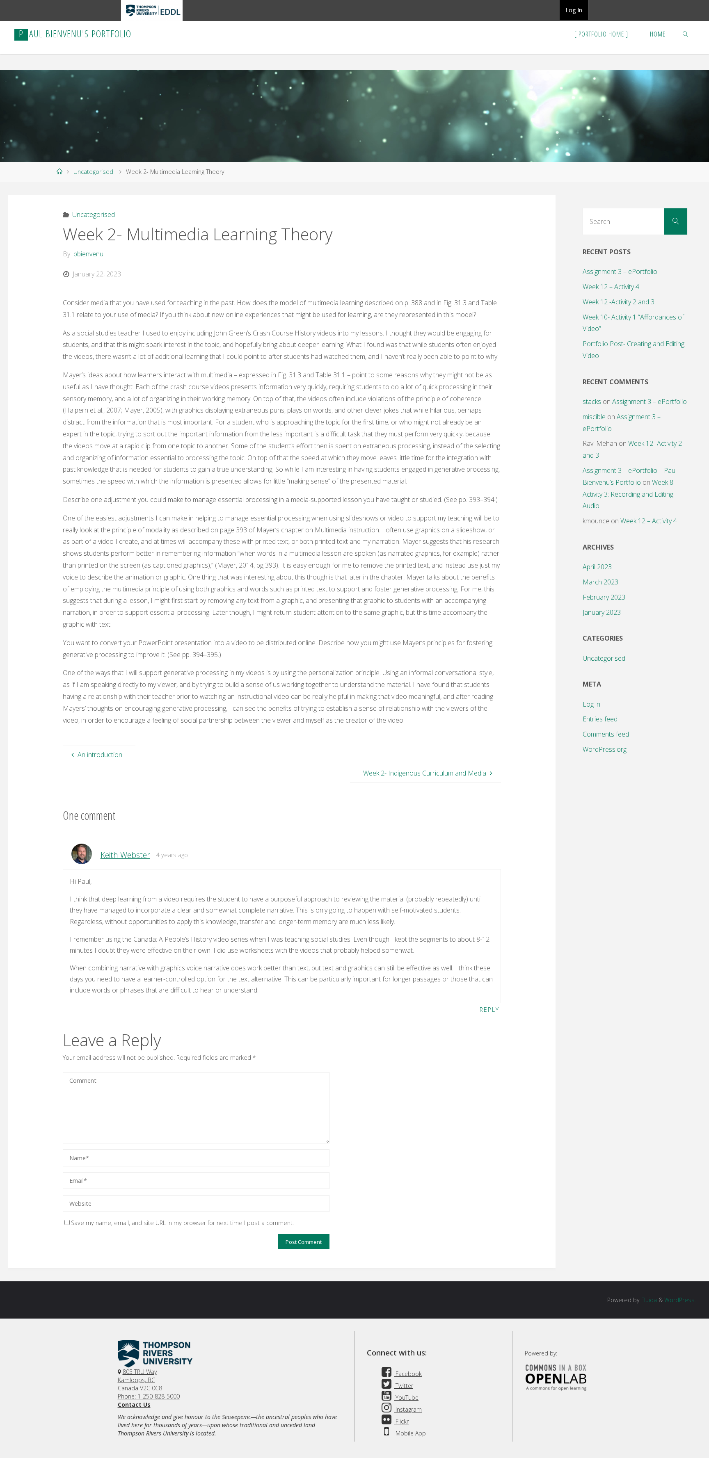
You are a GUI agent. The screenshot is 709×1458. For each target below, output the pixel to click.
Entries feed (600, 718)
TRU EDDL (151, 20)
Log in (591, 704)
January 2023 (602, 612)
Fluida (648, 1300)
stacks (592, 401)
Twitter (403, 1386)
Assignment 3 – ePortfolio (620, 271)
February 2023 (604, 597)
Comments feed (606, 734)
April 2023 (597, 566)
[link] (686, 33)
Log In (573, 10)
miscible (594, 416)
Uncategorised (93, 172)
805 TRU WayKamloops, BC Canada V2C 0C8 (140, 1380)
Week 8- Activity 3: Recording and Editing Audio (629, 494)
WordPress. (680, 1300)
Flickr (401, 1421)
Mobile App (410, 1433)
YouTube (406, 1397)
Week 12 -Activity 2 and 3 (618, 301)
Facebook (408, 1374)
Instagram (408, 1409)
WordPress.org (605, 749)
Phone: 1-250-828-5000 (149, 1396)
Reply (489, 1009)
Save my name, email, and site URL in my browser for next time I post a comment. (182, 1223)
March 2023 (600, 581)
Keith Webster (125, 854)
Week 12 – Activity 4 (611, 286)
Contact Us (134, 1404)
